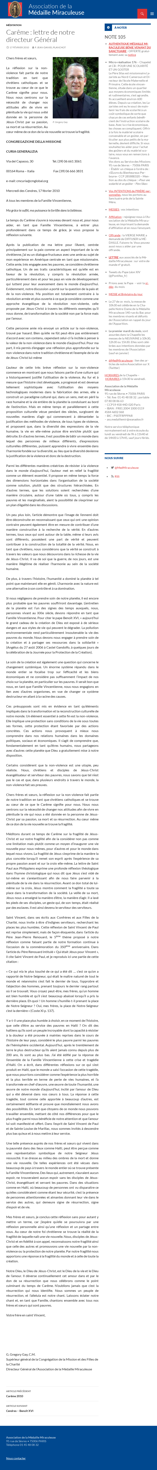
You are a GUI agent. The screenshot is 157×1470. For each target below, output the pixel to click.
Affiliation (115, 217)
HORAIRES (112, 375)
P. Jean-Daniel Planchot (50, 47)
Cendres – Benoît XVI (19, 1408)
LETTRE (114, 257)
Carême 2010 (18, 1394)
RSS (116, 476)
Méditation (13, 25)
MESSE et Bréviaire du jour (126, 294)
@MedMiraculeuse (121, 360)
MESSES (114, 209)
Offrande (114, 235)
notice (132, 54)
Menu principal (152, 14)
